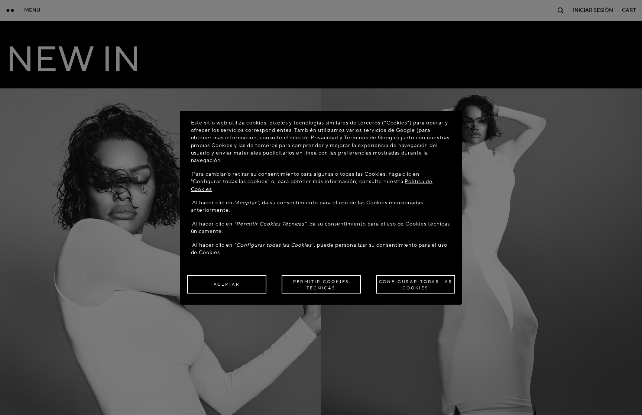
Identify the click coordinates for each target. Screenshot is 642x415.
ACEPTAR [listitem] (227, 284)
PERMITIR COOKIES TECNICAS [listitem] (321, 285)
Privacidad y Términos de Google (354, 137)
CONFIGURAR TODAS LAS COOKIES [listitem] (415, 285)
